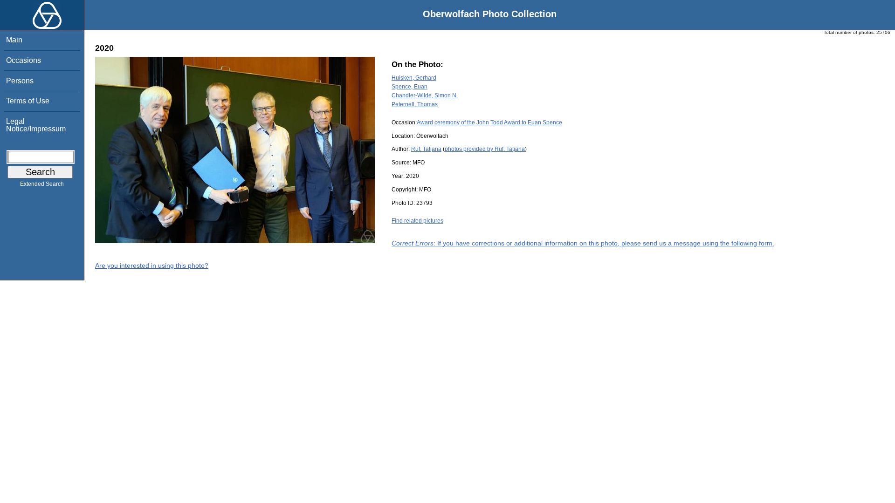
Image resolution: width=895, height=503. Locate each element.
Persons (20, 81)
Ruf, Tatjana (426, 149)
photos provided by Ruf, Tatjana (485, 149)
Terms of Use (27, 101)
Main (14, 40)
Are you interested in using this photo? (151, 265)
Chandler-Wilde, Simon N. (425, 95)
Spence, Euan (409, 86)
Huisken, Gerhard (414, 78)
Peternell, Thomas (415, 104)
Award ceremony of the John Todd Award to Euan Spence (489, 122)
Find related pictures (417, 221)
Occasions (23, 60)
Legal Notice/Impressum (36, 125)
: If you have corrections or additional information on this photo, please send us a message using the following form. (583, 243)
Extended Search (42, 184)
